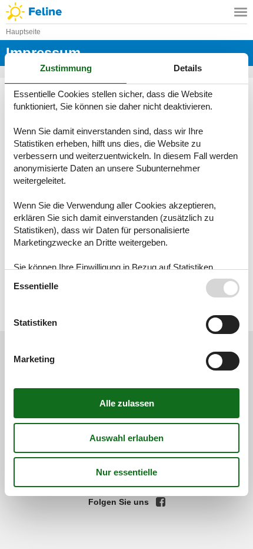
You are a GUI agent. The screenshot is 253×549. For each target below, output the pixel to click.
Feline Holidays (126, 12)
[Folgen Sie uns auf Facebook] (160, 502)
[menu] (240, 12)
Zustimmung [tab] (66, 68)
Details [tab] (188, 68)
